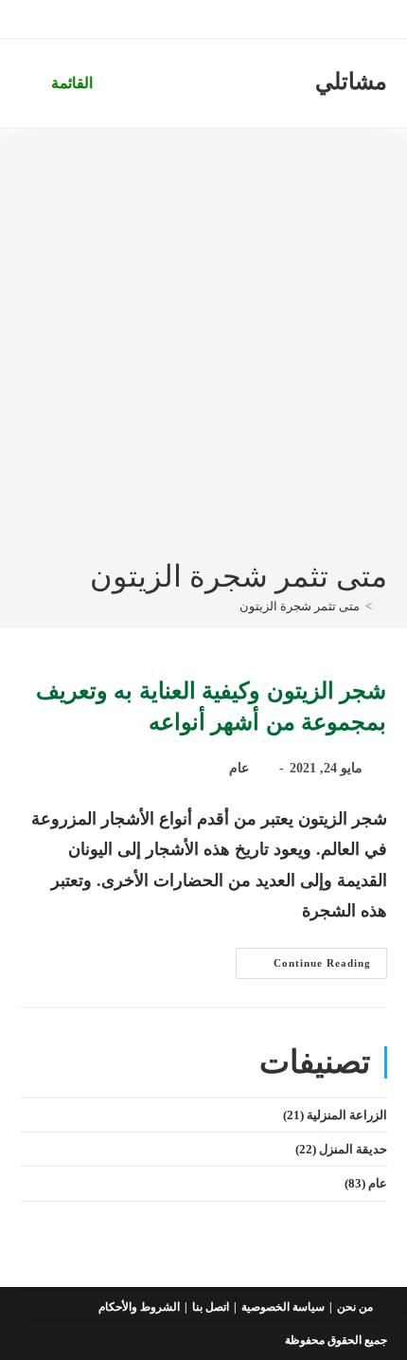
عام (239, 768)
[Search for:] (34, 83)
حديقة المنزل (353, 1149)
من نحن (355, 1307)
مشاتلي (351, 81)
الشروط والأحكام (139, 1307)
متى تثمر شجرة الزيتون (299, 606)
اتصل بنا (210, 1307)
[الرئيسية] (382, 606)
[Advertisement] (203, 342)
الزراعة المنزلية (347, 1115)
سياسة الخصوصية (283, 1307)
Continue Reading (303, 967)
